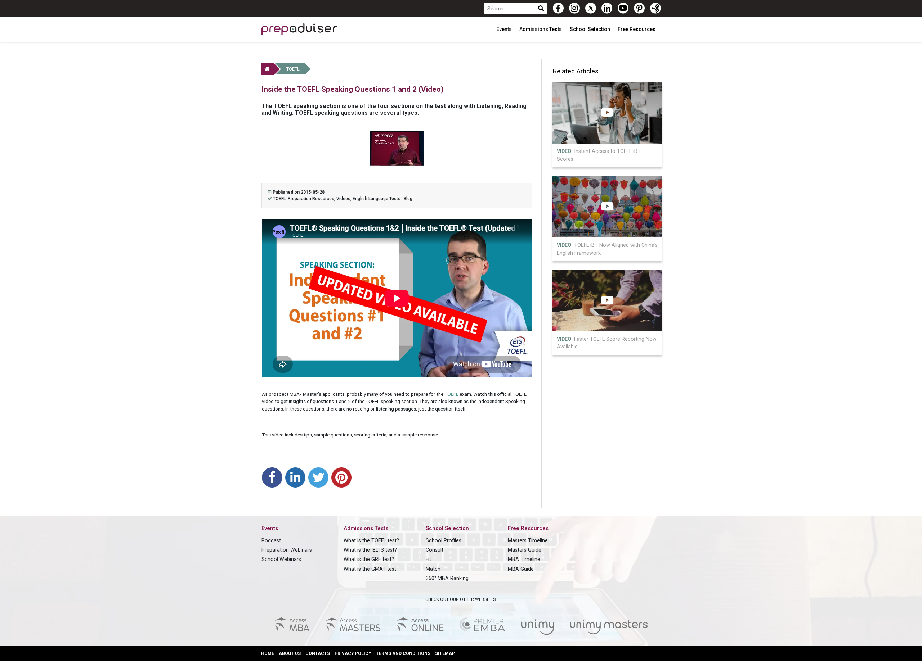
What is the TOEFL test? (371, 541)
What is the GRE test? (369, 559)
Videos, (344, 198)
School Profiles (443, 541)
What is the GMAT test (370, 569)
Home (267, 653)
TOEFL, (280, 198)
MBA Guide (521, 569)
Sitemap (445, 653)
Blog (408, 198)
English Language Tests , (378, 198)
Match (433, 569)
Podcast (271, 541)
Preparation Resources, (312, 198)
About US (290, 653)
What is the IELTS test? (370, 550)
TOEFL (293, 69)
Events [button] (504, 29)
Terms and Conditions (403, 653)
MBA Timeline (524, 559)
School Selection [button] (590, 29)
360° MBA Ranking (447, 578)
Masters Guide (524, 550)
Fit (428, 559)
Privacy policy (353, 653)
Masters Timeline (528, 541)
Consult (434, 550)
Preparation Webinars (286, 550)
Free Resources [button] (637, 29)
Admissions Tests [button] (541, 29)
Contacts (317, 653)
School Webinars (281, 559)
